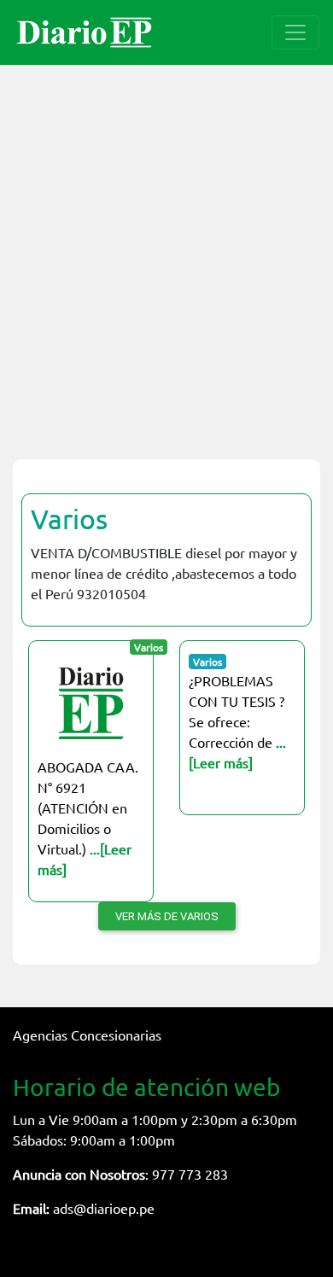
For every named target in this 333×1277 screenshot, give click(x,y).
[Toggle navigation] (295, 32)
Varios (69, 518)
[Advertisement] (166, 251)
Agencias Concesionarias (87, 1034)
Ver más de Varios (167, 916)
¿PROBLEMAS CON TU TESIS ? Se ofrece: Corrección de (237, 721)
